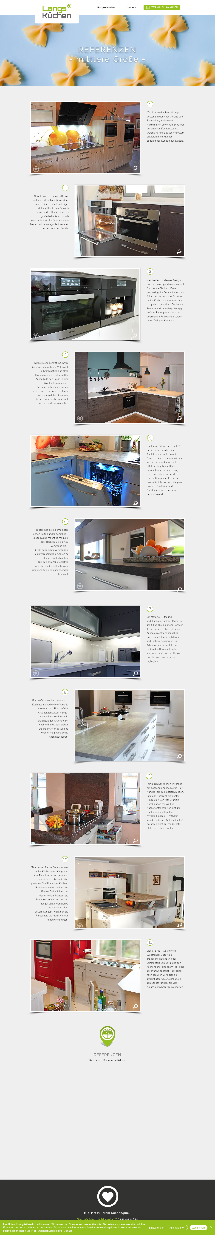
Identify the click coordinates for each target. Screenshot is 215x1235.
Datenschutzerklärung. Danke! (55, 1230)
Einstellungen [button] (156, 1227)
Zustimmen (198, 1227)
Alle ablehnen (177, 1227)
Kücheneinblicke (113, 1059)
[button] (106, 7)
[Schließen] (211, 1227)
